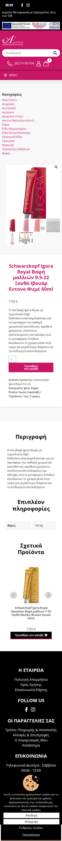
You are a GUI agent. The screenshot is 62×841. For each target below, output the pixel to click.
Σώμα (5, 124)
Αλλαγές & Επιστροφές (31, 735)
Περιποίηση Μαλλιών (16, 149)
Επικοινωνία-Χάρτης (31, 689)
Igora (27, 388)
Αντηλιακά (9, 108)
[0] (46, 63)
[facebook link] (27, 710)
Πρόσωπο (8, 141)
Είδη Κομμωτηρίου (14, 129)
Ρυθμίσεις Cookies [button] (31, 828)
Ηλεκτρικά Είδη (12, 137)
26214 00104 (24, 63)
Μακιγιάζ (8, 145)
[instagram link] (29, 5)
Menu (13, 75)
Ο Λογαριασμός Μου (31, 740)
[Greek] (11, 5)
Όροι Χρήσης (31, 684)
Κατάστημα (31, 745)
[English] (7, 5)
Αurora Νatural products (18, 120)
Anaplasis (8, 104)
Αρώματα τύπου (12, 116)
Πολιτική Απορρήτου (31, 679)
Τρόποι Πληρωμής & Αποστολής (31, 730)
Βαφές (6, 153)
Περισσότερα (31, 835)
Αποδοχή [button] (31, 815)
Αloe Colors (9, 100)
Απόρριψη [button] (31, 822)
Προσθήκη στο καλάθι (31, 367)
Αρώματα (8, 112)
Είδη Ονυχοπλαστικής (16, 133)
